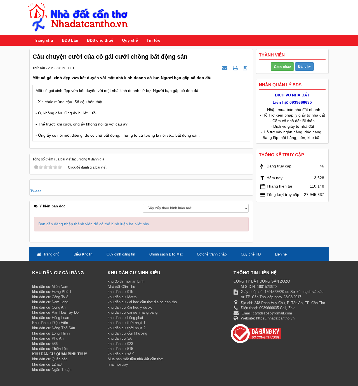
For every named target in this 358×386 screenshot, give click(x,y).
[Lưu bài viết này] (246, 68)
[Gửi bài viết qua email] (225, 68)
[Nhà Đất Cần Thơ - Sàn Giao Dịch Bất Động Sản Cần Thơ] (78, 17)
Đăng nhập (282, 66)
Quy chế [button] (130, 40)
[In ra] (236, 68)
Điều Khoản (83, 254)
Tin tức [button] (153, 40)
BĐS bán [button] (70, 40)
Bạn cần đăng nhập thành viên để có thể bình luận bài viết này (93, 224)
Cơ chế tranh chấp (212, 254)
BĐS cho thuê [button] (100, 40)
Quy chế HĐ (251, 254)
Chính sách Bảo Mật (166, 254)
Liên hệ (281, 254)
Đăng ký (304, 66)
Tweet (35, 191)
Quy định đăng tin (121, 254)
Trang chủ (43, 40)
